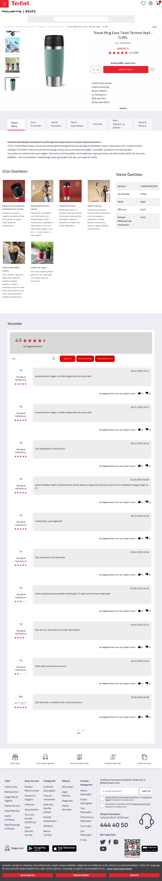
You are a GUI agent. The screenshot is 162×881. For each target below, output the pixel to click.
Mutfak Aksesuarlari (26, 26)
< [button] (13, 34)
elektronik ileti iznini (141, 804)
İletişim (66, 781)
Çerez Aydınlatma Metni (119, 868)
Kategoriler (50, 781)
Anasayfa (9, 26)
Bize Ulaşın (68, 786)
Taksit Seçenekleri (77, 124)
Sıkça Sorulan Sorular (29, 831)
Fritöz (83, 840)
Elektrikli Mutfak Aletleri (48, 808)
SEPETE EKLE (126, 69)
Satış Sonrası (32, 781)
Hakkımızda (11, 786)
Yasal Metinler (12, 810)
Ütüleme (48, 826)
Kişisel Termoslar (56, 26)
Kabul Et (134, 875)
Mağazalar (67, 800)
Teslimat (29, 804)
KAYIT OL (146, 791)
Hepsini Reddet (81, 875)
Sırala (66, 358)
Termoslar (85, 826)
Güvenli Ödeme (142, 124)
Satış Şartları (32, 809)
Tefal (7, 781)
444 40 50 (114, 825)
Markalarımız (12, 791)
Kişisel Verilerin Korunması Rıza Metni (122, 797)
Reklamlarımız (12, 805)
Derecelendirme (103, 358)
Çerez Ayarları (28, 875)
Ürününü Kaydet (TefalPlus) (30, 818)
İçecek (42, 26)
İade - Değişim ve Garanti (119, 124)
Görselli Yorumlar (85, 358)
